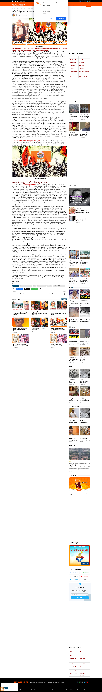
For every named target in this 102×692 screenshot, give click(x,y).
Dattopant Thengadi (41, 285)
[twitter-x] (82, 1)
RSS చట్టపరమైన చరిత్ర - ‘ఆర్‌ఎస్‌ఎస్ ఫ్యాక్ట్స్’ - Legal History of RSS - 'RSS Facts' (74, 263)
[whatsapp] (90, 1)
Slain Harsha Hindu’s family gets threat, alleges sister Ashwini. (83, 220)
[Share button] (40, 289)
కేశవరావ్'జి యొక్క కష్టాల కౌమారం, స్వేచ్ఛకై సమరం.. (73, 439)
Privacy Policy (69, 690)
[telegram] (87, 1)
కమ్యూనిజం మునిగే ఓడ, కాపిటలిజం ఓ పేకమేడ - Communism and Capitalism (20, 329)
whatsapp (86, 572)
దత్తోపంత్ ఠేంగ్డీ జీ (19, 8)
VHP (81, 651)
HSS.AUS (81, 68)
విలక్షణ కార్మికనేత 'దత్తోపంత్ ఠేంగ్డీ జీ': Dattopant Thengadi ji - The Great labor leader (39, 313)
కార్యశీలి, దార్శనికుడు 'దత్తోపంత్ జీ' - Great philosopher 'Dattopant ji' (20, 345)
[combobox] (45, 13)
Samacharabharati (84, 71)
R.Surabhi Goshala (83, 76)
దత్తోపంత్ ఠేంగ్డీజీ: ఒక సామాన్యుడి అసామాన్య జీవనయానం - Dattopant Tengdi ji (58, 329)
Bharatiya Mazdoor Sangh (25, 285)
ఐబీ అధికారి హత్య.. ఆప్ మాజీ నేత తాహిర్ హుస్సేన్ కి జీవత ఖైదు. (73, 134)
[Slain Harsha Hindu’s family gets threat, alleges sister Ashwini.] (72, 219)
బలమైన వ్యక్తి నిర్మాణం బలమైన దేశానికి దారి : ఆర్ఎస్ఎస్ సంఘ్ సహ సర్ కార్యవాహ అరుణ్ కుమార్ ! (74, 421)
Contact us (58, 690)
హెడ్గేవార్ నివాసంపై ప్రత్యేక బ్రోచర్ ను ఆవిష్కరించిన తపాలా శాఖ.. (85, 117)
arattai (85, 579)
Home (13, 8)
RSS (28, 5)
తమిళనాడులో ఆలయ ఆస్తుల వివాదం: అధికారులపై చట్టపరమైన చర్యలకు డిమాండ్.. (73, 117)
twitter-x (75, 576)
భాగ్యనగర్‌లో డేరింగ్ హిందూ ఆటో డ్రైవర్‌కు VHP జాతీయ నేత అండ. (74, 302)
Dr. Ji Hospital (73, 74)
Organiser (81, 62)
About (53, 690)
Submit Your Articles (85, 690)
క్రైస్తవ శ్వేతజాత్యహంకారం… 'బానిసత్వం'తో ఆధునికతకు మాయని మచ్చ (74, 381)
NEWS (74, 5)
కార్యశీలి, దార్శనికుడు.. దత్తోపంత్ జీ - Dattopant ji (39, 329)
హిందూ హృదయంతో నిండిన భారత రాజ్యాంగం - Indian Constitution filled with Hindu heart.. (85, 360)
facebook (75, 572)
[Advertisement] (39, 362)
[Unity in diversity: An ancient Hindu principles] (72, 210)
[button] (89, 4)
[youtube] (85, 1)
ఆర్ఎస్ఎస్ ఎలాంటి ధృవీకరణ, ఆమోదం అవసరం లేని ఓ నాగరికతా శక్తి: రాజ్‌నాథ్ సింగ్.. (84, 134)
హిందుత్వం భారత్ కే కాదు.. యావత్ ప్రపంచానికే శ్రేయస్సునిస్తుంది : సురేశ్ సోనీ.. (85, 342)
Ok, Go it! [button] (5, 688)
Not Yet (50, 18)
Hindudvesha (73, 71)
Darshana (72, 65)
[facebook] (80, 1)
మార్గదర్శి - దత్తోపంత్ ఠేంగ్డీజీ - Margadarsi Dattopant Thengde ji (58, 345)
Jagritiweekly (73, 59)
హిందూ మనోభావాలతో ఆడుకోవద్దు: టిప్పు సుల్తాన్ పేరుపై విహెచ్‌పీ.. (84, 302)
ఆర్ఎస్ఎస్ (50, 285)
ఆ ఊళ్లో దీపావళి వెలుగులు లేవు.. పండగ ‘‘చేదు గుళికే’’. (74, 399)
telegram (75, 579)
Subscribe (61, 18)
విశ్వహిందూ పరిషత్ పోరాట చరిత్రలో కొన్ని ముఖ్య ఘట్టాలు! (85, 320)
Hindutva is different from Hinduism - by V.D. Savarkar (73, 360)
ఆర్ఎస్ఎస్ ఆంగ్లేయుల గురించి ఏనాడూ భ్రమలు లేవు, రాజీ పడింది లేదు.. (84, 399)
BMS (34, 285)
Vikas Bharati (82, 59)
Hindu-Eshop (73, 57)
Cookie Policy (77, 690)
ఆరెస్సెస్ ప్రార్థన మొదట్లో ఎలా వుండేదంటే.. (84, 263)
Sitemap (63, 690)
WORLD (68, 5)
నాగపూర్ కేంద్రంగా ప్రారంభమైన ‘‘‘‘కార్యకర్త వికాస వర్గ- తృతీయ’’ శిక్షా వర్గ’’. (73, 280)
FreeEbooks (82, 57)
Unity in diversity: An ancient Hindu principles (82, 211)
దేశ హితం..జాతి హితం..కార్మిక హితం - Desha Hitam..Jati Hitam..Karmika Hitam (58, 313)
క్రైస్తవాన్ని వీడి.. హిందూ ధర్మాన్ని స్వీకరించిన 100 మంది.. (73, 320)
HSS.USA (81, 65)
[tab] (28, 5)
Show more (63, 299)
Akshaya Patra (73, 76)
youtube (86, 576)
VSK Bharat (73, 62)
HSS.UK (72, 68)
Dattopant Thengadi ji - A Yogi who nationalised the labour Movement (20, 313)
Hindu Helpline (82, 74)
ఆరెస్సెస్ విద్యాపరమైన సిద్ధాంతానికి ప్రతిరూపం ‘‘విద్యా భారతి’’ (84, 280)
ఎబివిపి (54, 285)
